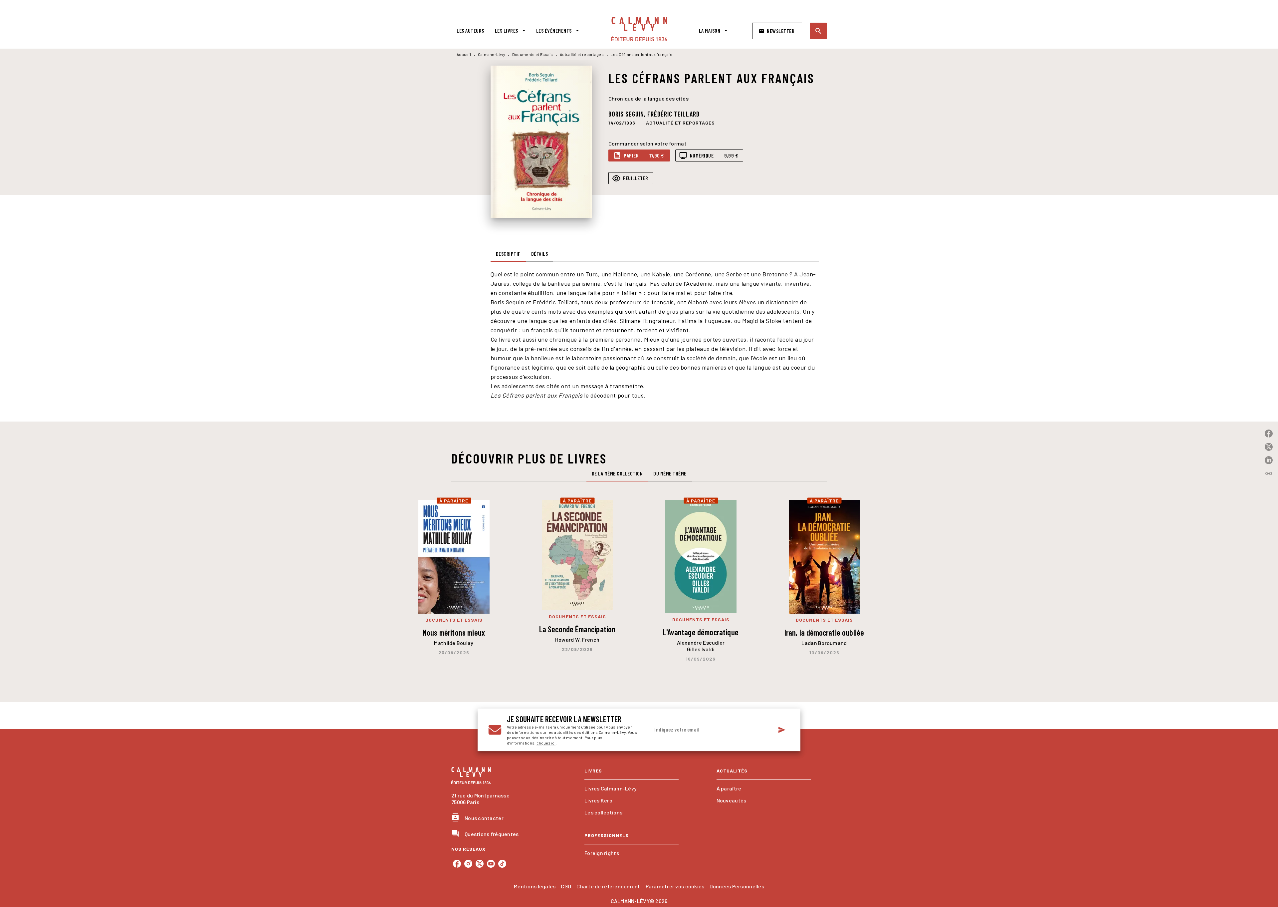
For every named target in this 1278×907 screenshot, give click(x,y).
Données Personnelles (737, 886)
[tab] (470, 31)
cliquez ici (545, 743)
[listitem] (457, 863)
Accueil (464, 54)
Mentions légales (534, 886)
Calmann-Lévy (492, 54)
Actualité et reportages (582, 54)
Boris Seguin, (627, 114)
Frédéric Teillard (673, 114)
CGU (566, 886)
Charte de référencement (608, 886)
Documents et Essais (532, 54)
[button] (777, 31)
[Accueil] (639, 29)
